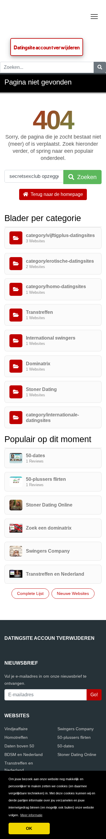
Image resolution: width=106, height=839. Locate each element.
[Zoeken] (100, 67)
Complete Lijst (30, 593)
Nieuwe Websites (73, 593)
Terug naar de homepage (56, 194)
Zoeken (86, 177)
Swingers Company (75, 728)
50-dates (65, 746)
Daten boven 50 (19, 746)
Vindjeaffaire (16, 728)
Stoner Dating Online (76, 754)
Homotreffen (16, 737)
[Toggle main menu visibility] (94, 16)
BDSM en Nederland (23, 754)
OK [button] (29, 828)
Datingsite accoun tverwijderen (47, 47)
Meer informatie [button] (31, 815)
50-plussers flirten (74, 737)
